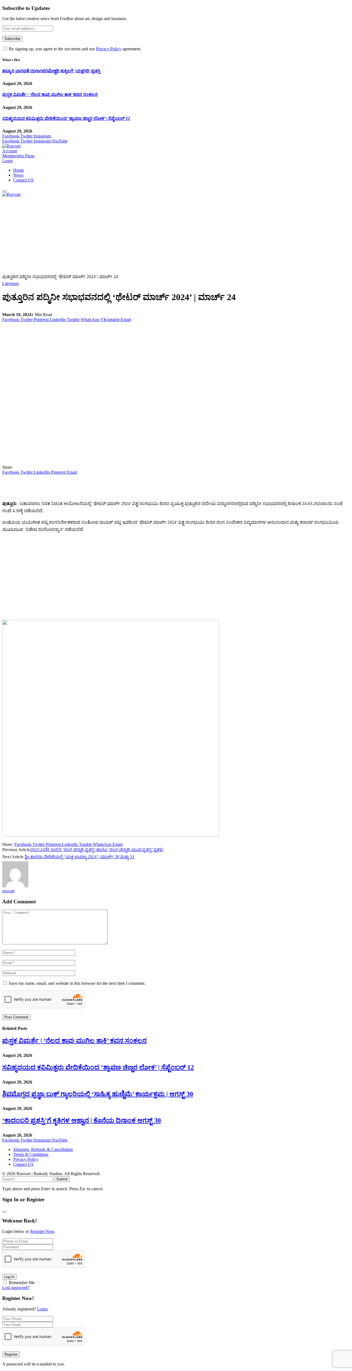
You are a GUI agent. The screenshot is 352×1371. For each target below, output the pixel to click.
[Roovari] (11, 146)
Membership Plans (18, 155)
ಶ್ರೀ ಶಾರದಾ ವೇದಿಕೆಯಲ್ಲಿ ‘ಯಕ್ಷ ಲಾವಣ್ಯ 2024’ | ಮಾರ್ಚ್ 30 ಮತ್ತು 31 (79, 856)
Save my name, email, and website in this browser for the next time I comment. (77, 983)
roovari (8, 891)
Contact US (23, 180)
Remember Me (22, 1282)
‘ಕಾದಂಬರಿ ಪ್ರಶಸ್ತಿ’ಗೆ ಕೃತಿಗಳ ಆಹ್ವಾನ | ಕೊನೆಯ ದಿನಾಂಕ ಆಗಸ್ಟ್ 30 (81, 1120)
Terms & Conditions (30, 1154)
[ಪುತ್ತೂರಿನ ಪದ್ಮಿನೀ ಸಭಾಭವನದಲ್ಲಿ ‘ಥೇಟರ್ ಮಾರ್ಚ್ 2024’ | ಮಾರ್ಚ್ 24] (110, 462)
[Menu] (4, 191)
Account (9, 151)
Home (18, 170)
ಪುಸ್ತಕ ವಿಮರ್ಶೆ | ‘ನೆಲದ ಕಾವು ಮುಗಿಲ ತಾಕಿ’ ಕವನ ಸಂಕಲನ (50, 94)
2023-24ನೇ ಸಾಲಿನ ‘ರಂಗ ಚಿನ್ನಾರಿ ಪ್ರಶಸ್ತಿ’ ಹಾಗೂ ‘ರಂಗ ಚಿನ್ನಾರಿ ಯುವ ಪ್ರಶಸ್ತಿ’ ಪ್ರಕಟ (96, 849)
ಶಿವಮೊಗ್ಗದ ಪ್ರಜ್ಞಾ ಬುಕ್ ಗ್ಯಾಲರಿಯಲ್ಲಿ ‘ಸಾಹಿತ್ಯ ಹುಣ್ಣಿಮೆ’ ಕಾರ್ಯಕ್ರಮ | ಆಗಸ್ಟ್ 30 (97, 1094)
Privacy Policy (108, 48)
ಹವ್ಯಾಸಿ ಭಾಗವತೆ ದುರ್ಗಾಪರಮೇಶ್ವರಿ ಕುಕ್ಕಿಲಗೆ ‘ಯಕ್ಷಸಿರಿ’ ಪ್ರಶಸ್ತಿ (51, 70)
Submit (62, 1179)
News (18, 175)
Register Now (42, 1231)
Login (42, 1309)
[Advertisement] (167, 235)
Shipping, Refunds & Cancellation (43, 1149)
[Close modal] (4, 1212)
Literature (10, 283)
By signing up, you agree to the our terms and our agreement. (74, 48)
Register (11, 1354)
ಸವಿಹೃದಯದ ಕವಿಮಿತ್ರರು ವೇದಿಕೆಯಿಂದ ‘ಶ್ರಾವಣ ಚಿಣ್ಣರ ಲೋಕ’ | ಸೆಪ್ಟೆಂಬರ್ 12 (66, 118)
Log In (9, 1277)
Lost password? (15, 1287)
